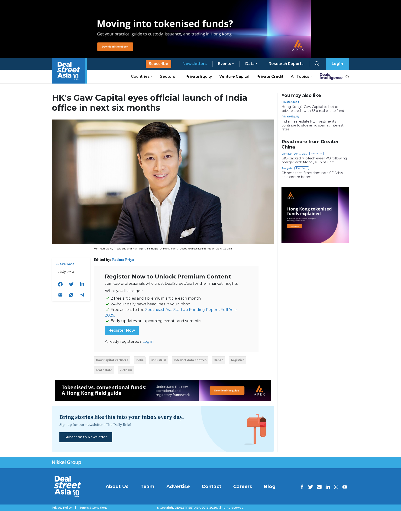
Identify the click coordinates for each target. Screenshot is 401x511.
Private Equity (199, 76)
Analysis (286, 168)
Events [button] (224, 63)
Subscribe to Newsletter (86, 437)
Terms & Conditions (93, 507)
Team (147, 486)
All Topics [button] (300, 76)
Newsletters (195, 63)
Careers (242, 486)
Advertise (178, 486)
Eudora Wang (65, 263)
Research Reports (286, 63)
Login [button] (337, 63)
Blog (269, 486)
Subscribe (158, 63)
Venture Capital (234, 76)
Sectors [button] (167, 76)
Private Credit (270, 76)
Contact (211, 486)
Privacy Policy (62, 507)
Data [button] (250, 63)
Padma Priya (123, 259)
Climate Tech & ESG (294, 153)
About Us (117, 486)
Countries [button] (140, 76)
